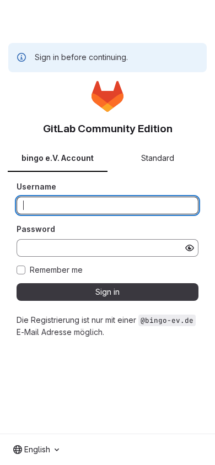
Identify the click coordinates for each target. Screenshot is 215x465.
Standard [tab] (157, 158)
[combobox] (36, 449)
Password (36, 229)
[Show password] (189, 248)
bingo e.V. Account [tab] (58, 158)
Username (36, 186)
